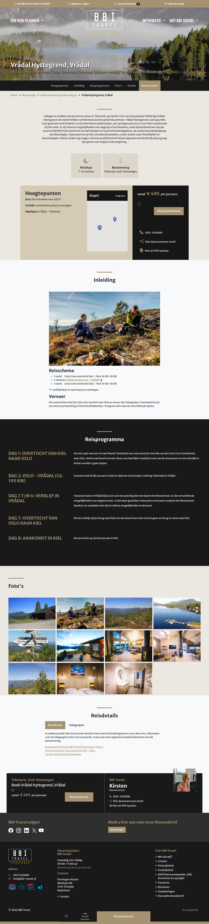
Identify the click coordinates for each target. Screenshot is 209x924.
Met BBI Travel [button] (182, 20)
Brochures (163, 887)
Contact (64, 896)
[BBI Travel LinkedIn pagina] (27, 831)
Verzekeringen (166, 891)
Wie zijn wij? (164, 856)
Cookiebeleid (165, 870)
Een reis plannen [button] (25, 20)
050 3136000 (21, 875)
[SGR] (31, 886)
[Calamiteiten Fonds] (40, 886)
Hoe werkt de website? (170, 895)
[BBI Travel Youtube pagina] (42, 831)
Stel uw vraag (176, 3)
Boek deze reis (79, 797)
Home (13, 95)
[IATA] (21, 886)
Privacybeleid (165, 865)
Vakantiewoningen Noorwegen (58, 95)
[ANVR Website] (12, 886)
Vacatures (163, 882)
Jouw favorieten (128, 3)
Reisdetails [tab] (55, 725)
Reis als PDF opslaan (157, 250)
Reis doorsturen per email (160, 241)
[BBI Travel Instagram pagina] (19, 831)
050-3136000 (153, 232)
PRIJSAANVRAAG (169, 211)
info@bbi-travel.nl (24, 878)
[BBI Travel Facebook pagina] (11, 831)
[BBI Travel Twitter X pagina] (34, 831)
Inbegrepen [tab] (76, 725)
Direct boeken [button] (150, 85)
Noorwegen (29, 95)
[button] (60, 86)
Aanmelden (117, 829)
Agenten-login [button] (80, 3)
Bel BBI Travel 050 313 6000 (33, 3)
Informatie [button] (152, 20)
